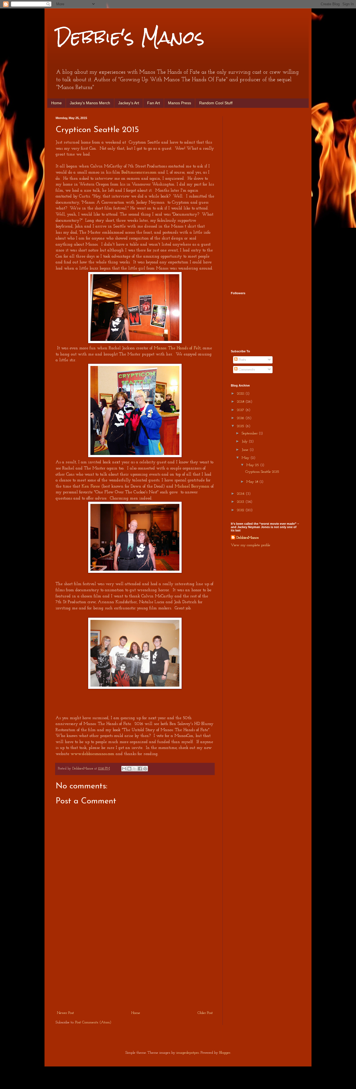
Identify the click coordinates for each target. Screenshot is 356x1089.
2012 (241, 510)
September (250, 433)
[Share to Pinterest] (145, 768)
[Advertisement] (135, 968)
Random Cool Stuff (216, 103)
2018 (241, 402)
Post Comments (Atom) (93, 1022)
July (245, 441)
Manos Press (179, 103)
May (246, 458)
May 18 (252, 482)
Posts (242, 360)
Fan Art (153, 103)
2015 (241, 426)
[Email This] (124, 768)
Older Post (205, 1013)
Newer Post (65, 1013)
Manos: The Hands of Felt (177, 348)
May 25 (253, 465)
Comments (246, 369)
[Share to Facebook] (140, 768)
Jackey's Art (128, 103)
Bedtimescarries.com (139, 172)
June (245, 450)
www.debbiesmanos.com (92, 754)
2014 (241, 494)
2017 (241, 410)
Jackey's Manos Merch (90, 103)
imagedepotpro (187, 1053)
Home (56, 103)
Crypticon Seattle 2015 (262, 472)
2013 (241, 502)
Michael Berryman (192, 486)
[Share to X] (134, 768)
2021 (241, 394)
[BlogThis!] (129, 768)
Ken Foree (90, 486)
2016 (241, 418)
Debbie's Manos (130, 37)
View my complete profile (250, 545)
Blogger (224, 1053)
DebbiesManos (247, 538)
